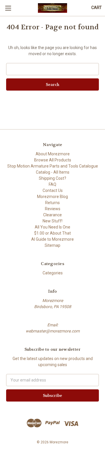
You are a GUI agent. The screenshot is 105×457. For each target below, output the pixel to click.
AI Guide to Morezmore (52, 239)
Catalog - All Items (52, 172)
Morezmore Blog (52, 196)
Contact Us (53, 190)
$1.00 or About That (52, 233)
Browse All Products (52, 160)
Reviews (52, 208)
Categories (53, 273)
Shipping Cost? (52, 178)
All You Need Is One (52, 227)
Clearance (52, 215)
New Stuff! (52, 221)
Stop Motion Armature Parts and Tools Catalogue (52, 166)
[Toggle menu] (8, 8)
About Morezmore (53, 154)
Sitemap (52, 245)
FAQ (52, 184)
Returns (52, 202)
